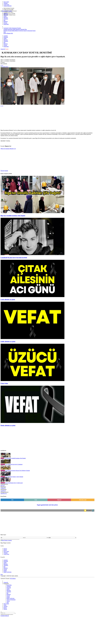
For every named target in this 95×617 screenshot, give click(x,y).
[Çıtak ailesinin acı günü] (32, 296)
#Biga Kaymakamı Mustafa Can (8, 148)
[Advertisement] (45, 118)
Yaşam (33, 30)
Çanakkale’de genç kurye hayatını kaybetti (14, 257)
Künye (5, 33)
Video (5, 605)
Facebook (6, 28)
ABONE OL (4, 493)
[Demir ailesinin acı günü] (32, 422)
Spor (5, 32)
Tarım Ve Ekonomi (27, 30)
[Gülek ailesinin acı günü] (32, 338)
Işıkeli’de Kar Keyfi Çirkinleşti (13, 464)
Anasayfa (3, 49)
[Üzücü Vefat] (32, 380)
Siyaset (5, 22)
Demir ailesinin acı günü (8, 425)
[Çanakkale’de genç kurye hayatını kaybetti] (32, 254)
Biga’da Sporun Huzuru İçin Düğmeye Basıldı (17, 470)
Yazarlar (5, 606)
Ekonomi (6, 14)
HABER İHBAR (5, 615)
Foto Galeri (6, 1)
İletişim (8, 33)
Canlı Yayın (6, 4)
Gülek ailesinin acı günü (8, 341)
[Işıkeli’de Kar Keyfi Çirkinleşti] (6, 463)
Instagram (14, 28)
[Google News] (4, 66)
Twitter (10, 28)
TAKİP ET (3, 488)
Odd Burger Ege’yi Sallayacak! (14, 482)
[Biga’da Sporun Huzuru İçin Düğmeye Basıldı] (6, 469)
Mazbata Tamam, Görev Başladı (14, 476)
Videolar (6, 3)
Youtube (19, 28)
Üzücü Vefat (4, 383)
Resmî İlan (6, 24)
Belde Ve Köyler (19, 30)
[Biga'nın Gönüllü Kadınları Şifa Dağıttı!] (32, 212)
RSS (12, 33)
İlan (4, 20)
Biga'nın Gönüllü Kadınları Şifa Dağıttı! (13, 215)
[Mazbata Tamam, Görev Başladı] (6, 475)
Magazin (6, 17)
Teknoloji (6, 18)
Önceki (2, 170)
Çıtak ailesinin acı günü (8, 299)
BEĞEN (3, 485)
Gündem (6, 13)
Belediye (6, 21)
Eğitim (13, 30)
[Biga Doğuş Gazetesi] (6, 11)
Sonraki (6, 170)
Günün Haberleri (8, 5)
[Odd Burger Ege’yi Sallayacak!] (6, 481)
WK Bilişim (13, 578)
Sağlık (5, 16)
